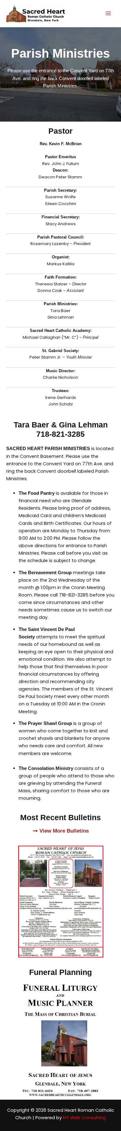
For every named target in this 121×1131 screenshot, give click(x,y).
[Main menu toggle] (108, 13)
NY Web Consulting (84, 1118)
